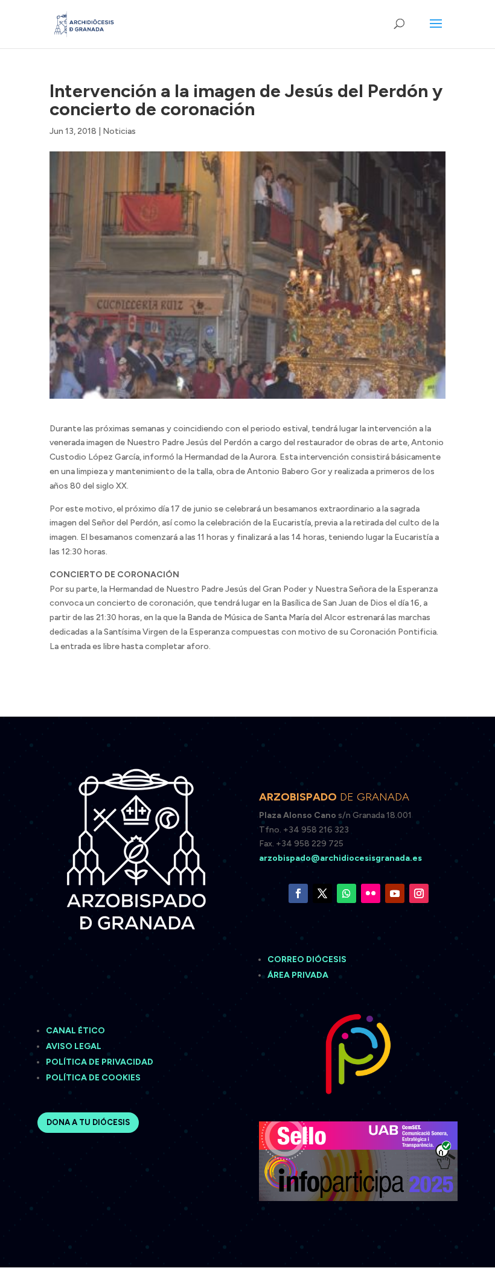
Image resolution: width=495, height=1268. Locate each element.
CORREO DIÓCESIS (306, 959)
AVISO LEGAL (74, 1046)
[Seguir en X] (322, 893)
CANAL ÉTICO (76, 1030)
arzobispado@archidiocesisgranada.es (340, 858)
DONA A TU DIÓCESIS (88, 1122)
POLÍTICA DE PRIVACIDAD (99, 1062)
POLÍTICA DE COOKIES (93, 1078)
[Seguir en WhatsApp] (346, 893)
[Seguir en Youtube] (394, 893)
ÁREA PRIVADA (297, 975)
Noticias (119, 131)
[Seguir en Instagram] (419, 893)
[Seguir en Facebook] (298, 893)
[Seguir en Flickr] (370, 893)
